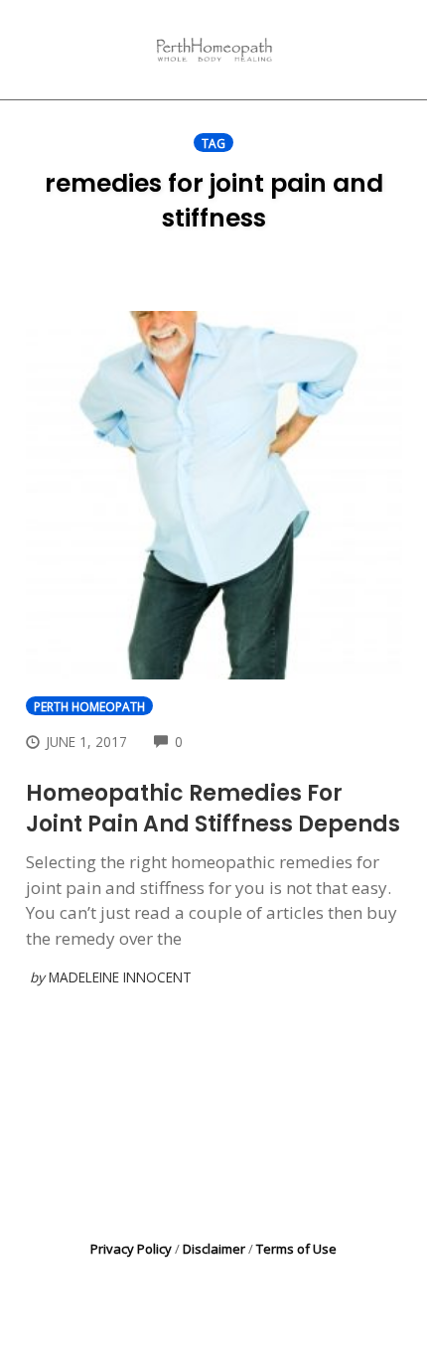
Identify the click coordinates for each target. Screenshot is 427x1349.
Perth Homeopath (89, 706)
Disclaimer (214, 1249)
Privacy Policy (131, 1249)
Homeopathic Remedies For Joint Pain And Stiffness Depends (213, 808)
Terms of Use (296, 1249)
